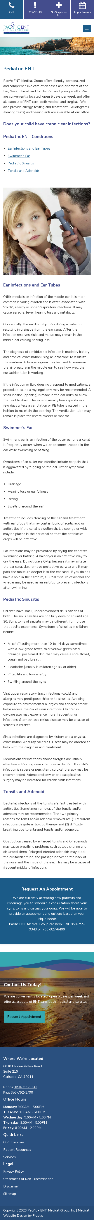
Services (9, 1157)
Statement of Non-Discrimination (28, 1179)
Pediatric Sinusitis (21, 163)
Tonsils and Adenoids (24, 171)
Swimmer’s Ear (19, 156)
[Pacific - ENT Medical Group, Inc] (16, 28)
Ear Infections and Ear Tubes (29, 148)
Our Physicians (13, 1142)
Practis (38, 1215)
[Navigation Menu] (87, 28)
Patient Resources (17, 1150)
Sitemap (9, 1194)
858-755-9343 (25, 1087)
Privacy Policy (13, 1171)
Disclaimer (11, 1186)
